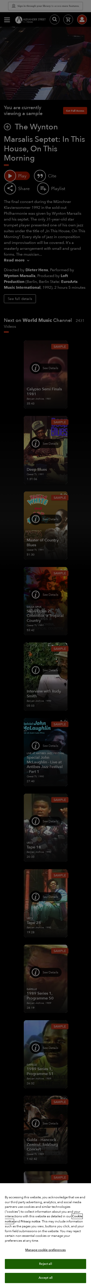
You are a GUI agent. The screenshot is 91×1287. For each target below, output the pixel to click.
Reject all (45, 1264)
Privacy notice (30, 1221)
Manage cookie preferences (45, 1250)
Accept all (45, 1278)
